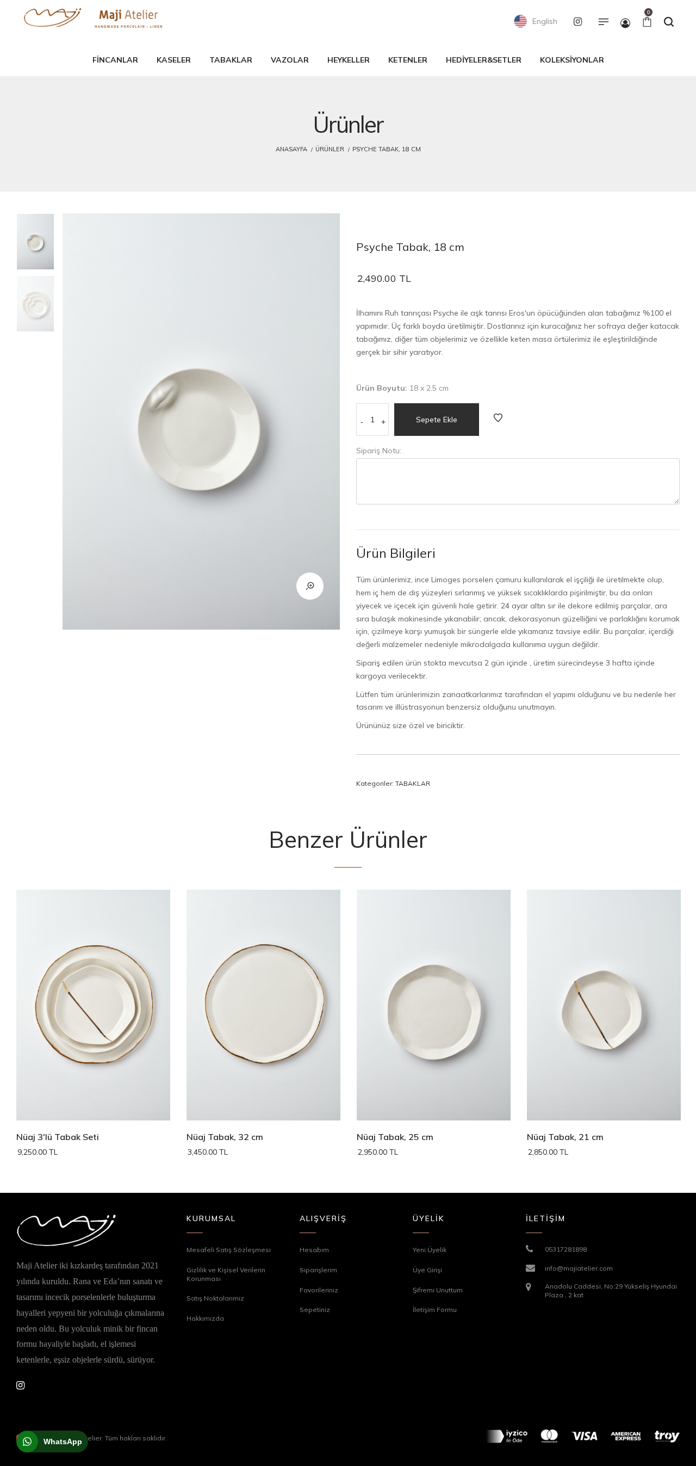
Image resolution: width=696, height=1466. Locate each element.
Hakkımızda (205, 1318)
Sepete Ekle (436, 419)
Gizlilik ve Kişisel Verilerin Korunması (226, 1274)
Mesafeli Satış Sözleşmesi (229, 1250)
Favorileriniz (319, 1290)
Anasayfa (291, 149)
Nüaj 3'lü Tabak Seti (57, 1136)
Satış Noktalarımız (215, 1298)
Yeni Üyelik (429, 1250)
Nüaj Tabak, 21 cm (565, 1136)
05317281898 (566, 1249)
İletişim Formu (435, 1309)
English (543, 21)
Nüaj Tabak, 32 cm (225, 1136)
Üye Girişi (427, 1270)
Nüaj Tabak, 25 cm (395, 1136)
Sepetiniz (315, 1309)
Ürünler (329, 149)
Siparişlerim (318, 1270)
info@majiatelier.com (579, 1268)
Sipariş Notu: (378, 450)
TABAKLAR (412, 783)
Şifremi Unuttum (438, 1290)
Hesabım (314, 1250)
